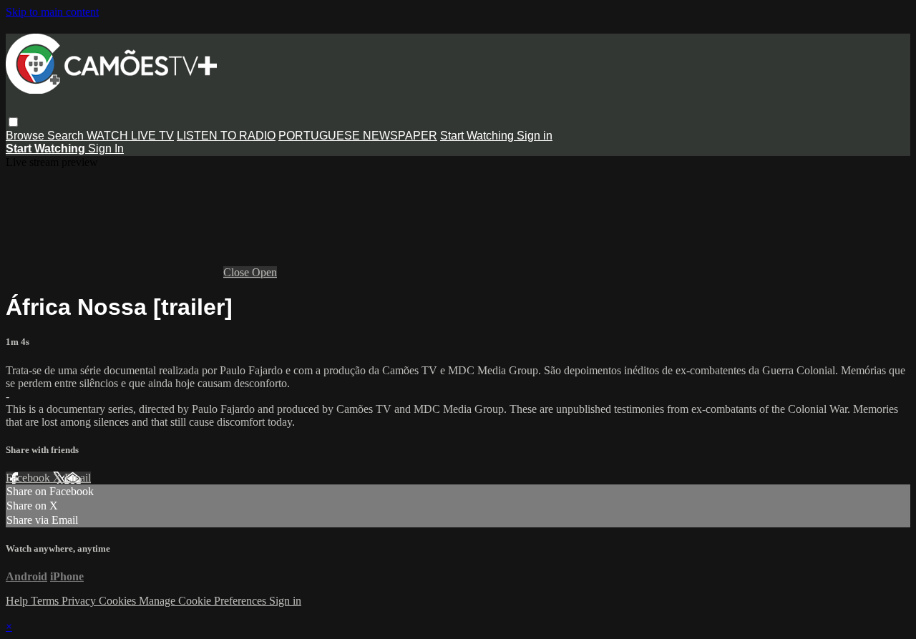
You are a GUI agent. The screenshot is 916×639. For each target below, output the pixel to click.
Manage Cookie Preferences (204, 601)
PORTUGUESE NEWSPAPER (357, 136)
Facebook (29, 478)
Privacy (80, 601)
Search (67, 136)
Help (18, 601)
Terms (46, 601)
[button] (13, 122)
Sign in (534, 136)
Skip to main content (52, 12)
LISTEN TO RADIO (226, 136)
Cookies (119, 601)
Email (77, 478)
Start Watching (478, 136)
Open (264, 272)
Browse (26, 136)
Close (237, 272)
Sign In (106, 148)
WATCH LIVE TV (130, 136)
